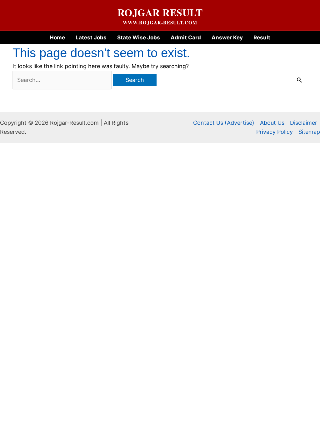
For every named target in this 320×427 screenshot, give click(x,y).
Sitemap (309, 131)
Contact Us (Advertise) (223, 122)
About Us (272, 122)
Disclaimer (303, 122)
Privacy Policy (274, 131)
